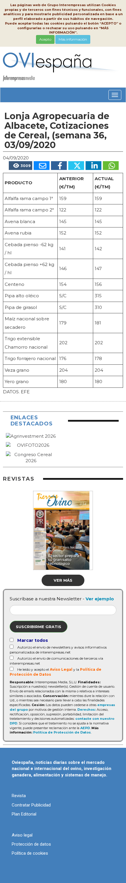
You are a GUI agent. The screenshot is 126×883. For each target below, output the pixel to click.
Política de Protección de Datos (62, 732)
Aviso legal (22, 835)
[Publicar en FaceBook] (59, 165)
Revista (19, 795)
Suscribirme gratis (38, 626)
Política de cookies (30, 853)
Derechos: (86, 710)
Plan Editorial (24, 814)
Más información (73, 39)
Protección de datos (31, 844)
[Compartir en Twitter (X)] (76, 165)
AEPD (85, 728)
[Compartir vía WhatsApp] (111, 165)
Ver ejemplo (100, 599)
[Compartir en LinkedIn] (93, 165)
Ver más (63, 580)
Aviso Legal (61, 669)
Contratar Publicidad (31, 805)
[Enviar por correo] (42, 165)
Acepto (45, 39)
